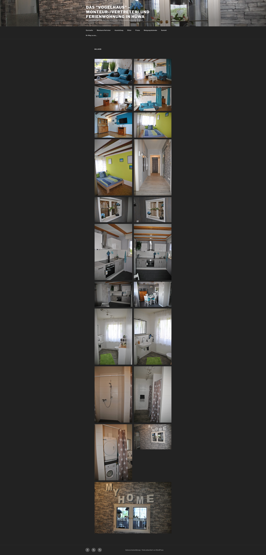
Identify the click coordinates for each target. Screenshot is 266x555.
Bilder (129, 30)
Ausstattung (119, 30)
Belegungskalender (150, 30)
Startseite (89, 30)
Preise (137, 30)
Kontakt (164, 30)
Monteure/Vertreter (104, 30)
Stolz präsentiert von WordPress (152, 550)
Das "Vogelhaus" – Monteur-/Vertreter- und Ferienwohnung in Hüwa (118, 12)
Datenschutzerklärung (132, 550)
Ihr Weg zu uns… (91, 35)
